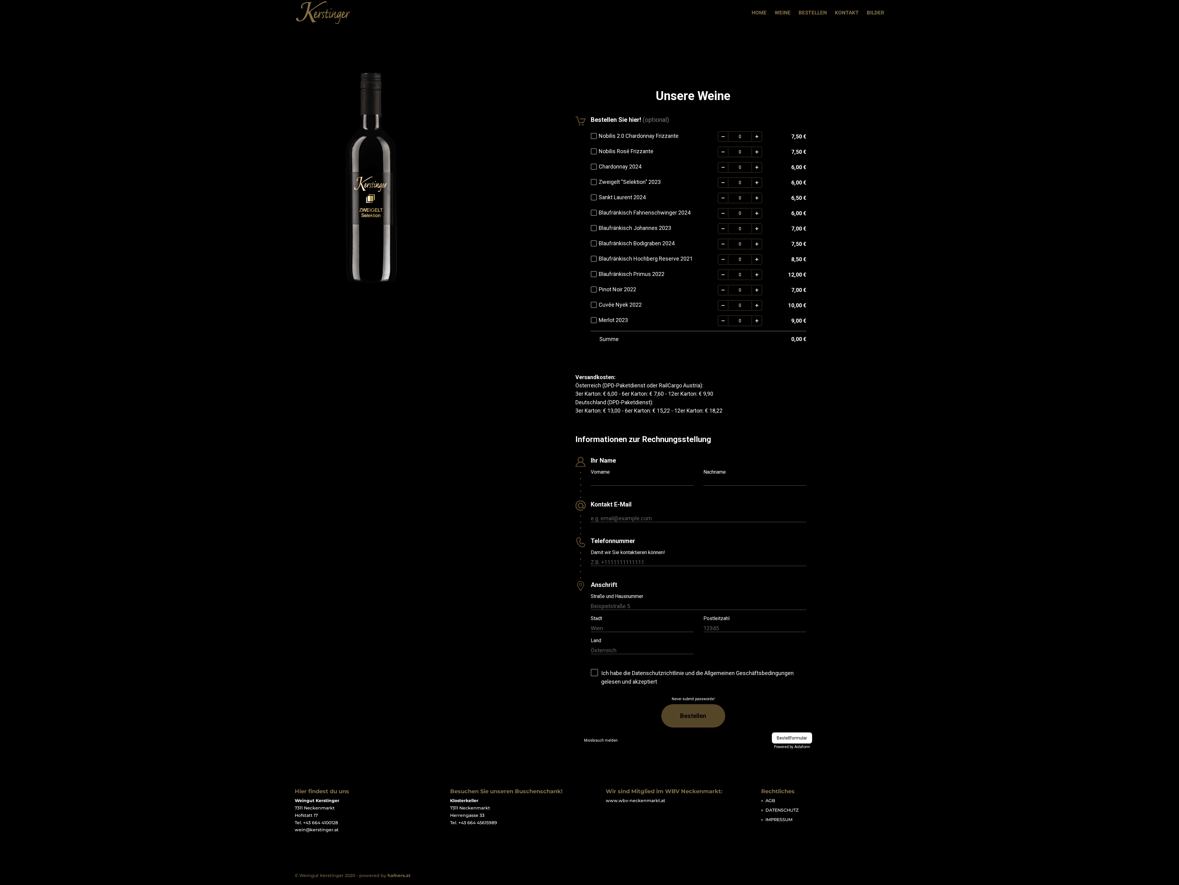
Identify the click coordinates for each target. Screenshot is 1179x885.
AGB (770, 800)
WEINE (783, 13)
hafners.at (399, 875)
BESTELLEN (813, 13)
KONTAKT (847, 13)
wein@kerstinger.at (317, 830)
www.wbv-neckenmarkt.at (635, 800)
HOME (759, 13)
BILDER (875, 13)
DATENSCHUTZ (782, 810)
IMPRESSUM (778, 819)
